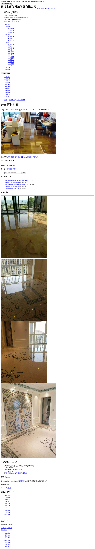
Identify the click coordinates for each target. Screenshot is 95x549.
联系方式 (4, 530)
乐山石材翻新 (11, 165)
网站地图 (7, 505)
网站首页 (7, 24)
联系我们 (7, 69)
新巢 (9, 488)
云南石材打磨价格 (20, 157)
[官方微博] (6, 473)
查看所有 (11, 44)
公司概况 (11, 28)
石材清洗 (11, 52)
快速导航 (7, 533)
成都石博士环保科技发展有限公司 (46, 8)
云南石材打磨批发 (33, 157)
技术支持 (11, 40)
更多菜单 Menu (5, 73)
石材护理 (11, 64)
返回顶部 (7, 535)
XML (6, 507)
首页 (5, 100)
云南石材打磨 (21, 100)
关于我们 (7, 26)
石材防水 (11, 50)
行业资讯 (11, 38)
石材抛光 (11, 56)
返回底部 (7, 537)
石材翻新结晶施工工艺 (11, 188)
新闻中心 (7, 499)
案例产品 (7, 501)
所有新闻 (11, 36)
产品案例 (7, 42)
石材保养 (11, 62)
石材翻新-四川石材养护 (12, 182)
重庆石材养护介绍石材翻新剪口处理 (16, 180)
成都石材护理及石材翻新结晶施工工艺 (17, 184)
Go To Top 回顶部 (6, 528)
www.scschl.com (9, 471)
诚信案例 (11, 32)
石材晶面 (11, 60)
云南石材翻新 (11, 169)
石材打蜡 (11, 54)
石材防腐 (11, 48)
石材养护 (11, 66)
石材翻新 (11, 58)
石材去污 (11, 46)
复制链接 (22, 481)
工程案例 (11, 30)
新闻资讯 (7, 34)
